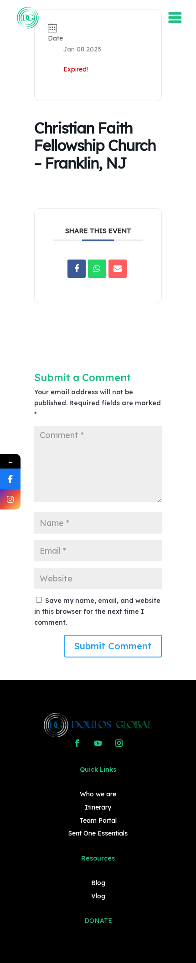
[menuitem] (28, 18)
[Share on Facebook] (76, 269)
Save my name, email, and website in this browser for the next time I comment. (97, 611)
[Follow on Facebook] (77, 743)
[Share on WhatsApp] (97, 269)
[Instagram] (10, 499)
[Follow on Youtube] (98, 743)
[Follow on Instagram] (119, 743)
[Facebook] (10, 479)
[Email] (117, 269)
